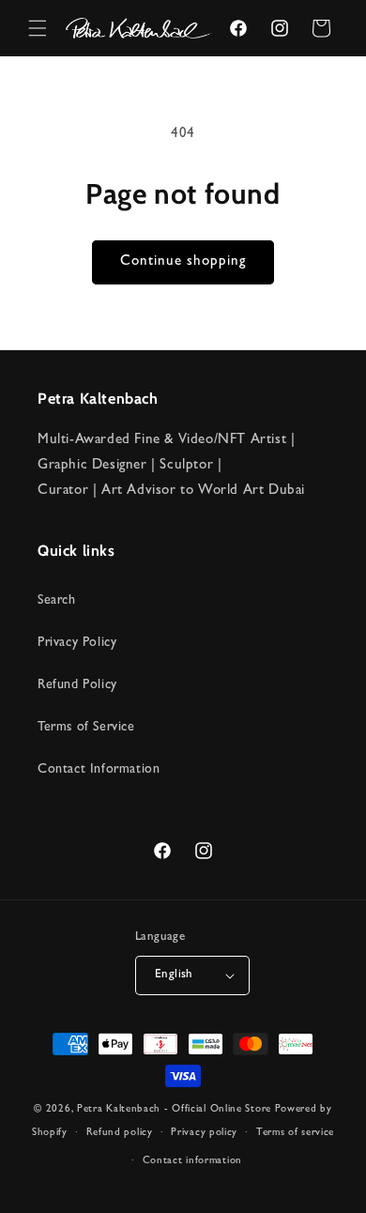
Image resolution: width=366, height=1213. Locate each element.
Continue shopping (183, 262)
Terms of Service (86, 727)
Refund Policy (77, 685)
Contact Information (99, 769)
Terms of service (295, 1133)
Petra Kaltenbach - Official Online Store (174, 1109)
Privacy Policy (77, 643)
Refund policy (119, 1133)
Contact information (192, 1161)
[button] (37, 28)
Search (57, 600)
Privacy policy (204, 1133)
